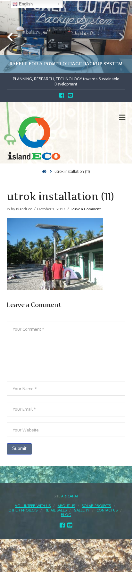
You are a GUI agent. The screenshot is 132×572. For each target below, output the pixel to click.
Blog (66, 514)
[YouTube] (70, 95)
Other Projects (22, 510)
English (25, 4)
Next (118, 36)
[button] (122, 117)
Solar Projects (96, 506)
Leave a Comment (85, 209)
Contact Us (107, 510)
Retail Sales (56, 510)
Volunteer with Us (33, 506)
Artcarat (69, 496)
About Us (66, 506)
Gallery (81, 510)
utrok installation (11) (72, 171)
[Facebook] (61, 95)
